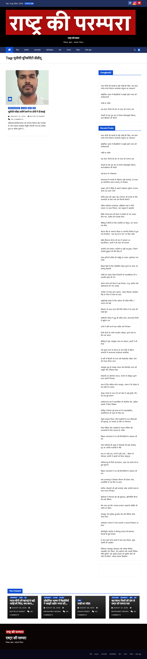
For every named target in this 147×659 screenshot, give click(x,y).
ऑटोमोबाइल (49, 50)
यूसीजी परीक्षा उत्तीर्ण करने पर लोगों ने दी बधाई (26, 111)
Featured (115, 597)
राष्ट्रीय (26, 50)
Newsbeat (13, 597)
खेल (59, 50)
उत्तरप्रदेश (37, 50)
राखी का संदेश (105, 103)
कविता (79, 600)
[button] (135, 50)
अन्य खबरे (55, 597)
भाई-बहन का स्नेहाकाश (108, 173)
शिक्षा (34, 108)
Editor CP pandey (37, 116)
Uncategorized (14, 108)
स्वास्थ (68, 50)
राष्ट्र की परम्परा (73, 38)
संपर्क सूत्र (88, 50)
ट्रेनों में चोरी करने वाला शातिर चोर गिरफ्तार (116, 326)
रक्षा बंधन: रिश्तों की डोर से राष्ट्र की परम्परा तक (117, 109)
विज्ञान (78, 50)
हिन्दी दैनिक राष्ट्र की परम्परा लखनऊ (119, 569)
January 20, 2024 (18, 116)
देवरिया (29, 108)
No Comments (17, 119)
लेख (25, 597)
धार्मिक (131, 597)
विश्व (17, 50)
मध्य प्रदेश (61, 597)
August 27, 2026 (121, 608)
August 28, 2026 (19, 608)
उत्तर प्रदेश (24, 108)
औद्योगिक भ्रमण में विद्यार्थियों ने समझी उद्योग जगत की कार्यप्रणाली (56, 603)
